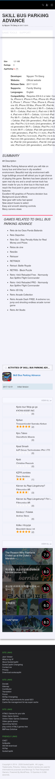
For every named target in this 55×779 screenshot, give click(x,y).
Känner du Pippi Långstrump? (30, 485)
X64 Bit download (9, 745)
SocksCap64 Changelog (12, 664)
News (40, 14)
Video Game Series (10, 716)
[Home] (5, 4)
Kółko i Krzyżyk (23, 525)
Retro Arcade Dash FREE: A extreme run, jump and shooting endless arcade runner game (30, 302)
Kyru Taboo (21, 433)
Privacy (5, 669)
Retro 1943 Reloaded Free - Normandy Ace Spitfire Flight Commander (29, 276)
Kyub (18, 459)
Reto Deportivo (17, 234)
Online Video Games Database (15, 718)
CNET (4, 740)
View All (45, 400)
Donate (5, 683)
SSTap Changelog (10, 696)
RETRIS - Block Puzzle (21, 270)
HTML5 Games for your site (13, 713)
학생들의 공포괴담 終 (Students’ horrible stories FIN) (22, 571)
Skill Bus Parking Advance (26, 375)
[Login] (51, 4)
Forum (5, 694)
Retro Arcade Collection (21, 294)
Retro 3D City (16, 290)
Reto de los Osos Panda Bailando (26, 230)
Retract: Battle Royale (20, 265)
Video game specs (10, 721)
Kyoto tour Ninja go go (27, 406)
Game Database (11, 14)
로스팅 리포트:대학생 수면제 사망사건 (22, 587)
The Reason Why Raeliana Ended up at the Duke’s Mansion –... (20, 555)
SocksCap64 (7, 751)
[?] (17, 68)
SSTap (5, 748)
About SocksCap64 (10, 662)
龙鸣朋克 (10, 603)
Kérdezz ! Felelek (24, 511)
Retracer (14, 256)
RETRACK (15, 260)
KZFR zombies (23, 472)
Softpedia (6, 743)
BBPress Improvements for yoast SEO (17, 699)
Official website (34, 80)
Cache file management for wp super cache (20, 702)
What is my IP (7, 659)
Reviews (29, 14)
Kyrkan (19, 419)
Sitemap (5, 686)
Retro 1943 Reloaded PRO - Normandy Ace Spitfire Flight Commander (29, 284)
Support (25, 32)
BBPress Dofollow (9, 729)
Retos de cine (16, 247)
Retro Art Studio (17, 309)
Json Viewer (7, 656)
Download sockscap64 (11, 672)
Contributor (7, 689)
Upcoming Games (9, 723)
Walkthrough (11, 23)
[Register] (47, 4)
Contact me (7, 667)
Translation (6, 691)
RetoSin (14, 251)
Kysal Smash (22, 446)
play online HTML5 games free (15, 726)
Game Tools (9, 32)
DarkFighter (11, 620)
